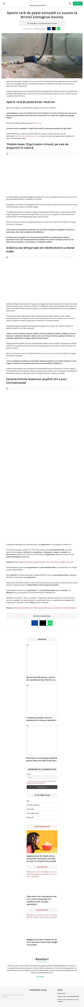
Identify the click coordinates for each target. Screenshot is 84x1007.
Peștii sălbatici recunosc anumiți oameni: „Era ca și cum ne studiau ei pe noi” (44, 562)
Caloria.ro (42, 867)
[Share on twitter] (53, 28)
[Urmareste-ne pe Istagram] (37, 994)
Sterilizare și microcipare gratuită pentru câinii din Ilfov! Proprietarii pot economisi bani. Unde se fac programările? (41, 759)
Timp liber (30, 809)
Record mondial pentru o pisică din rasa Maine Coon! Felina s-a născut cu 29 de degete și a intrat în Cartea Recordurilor (41, 678)
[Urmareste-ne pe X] (34, 994)
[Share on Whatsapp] (58, 28)
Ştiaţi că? (30, 817)
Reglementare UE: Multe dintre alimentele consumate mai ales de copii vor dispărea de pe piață (41, 858)
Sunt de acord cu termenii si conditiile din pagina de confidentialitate (41, 782)
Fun (28, 801)
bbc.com (37, 123)
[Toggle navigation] (4, 4)
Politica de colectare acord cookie (68, 1000)
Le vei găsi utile (33, 813)
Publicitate (62, 993)
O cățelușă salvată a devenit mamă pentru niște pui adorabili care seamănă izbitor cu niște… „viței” (41, 719)
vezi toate (41, 977)
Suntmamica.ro (42, 826)
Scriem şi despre (33, 805)
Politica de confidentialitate (68, 996)
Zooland (37, 5)
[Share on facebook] (49, 28)
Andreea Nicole (39, 29)
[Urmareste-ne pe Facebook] (31, 994)
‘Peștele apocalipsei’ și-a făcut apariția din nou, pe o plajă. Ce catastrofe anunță (45, 608)
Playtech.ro (42, 910)
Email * (29, 774)
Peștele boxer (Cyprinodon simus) (27, 136)
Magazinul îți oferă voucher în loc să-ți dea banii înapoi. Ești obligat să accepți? (42, 942)
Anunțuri (77, 3)
